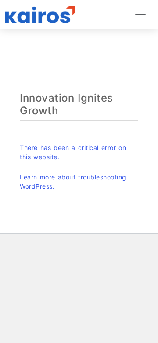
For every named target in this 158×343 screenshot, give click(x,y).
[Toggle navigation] (140, 14)
